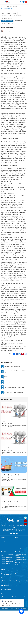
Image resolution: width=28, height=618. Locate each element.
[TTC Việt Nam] (8, 1)
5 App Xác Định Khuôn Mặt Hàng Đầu (12, 382)
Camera (17, 544)
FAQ (3, 13)
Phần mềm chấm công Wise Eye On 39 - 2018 (14, 387)
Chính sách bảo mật (19, 562)
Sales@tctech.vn (7, 573)
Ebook (8, 13)
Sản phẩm (3, 542)
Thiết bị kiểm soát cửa (20, 542)
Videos (14, 13)
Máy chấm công (18, 540)
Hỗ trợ (3, 23)
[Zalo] (25, 517)
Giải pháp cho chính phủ (6, 557)
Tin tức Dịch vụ (18, 15)
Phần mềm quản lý (19, 548)
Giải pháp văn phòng (5, 563)
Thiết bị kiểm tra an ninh (20, 546)
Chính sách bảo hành (7, 448)
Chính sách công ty (7, 20)
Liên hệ (2, 548)
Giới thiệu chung (7, 376)
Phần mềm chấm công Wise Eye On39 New (13, 392)
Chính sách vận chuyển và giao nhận (10, 474)
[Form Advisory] (25, 524)
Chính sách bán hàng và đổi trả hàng (12, 366)
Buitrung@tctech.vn (16, 573)
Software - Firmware (7, 18)
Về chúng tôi (4, 540)
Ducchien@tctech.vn (8, 574)
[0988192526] (25, 521)
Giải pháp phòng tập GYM (6, 559)
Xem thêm (23, 400)
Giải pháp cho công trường (7, 561)
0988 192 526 (7, 578)
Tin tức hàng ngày (6, 15)
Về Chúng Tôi (18, 20)
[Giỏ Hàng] (23, 2)
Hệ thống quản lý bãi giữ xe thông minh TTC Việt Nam (14, 371)
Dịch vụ (2, 544)
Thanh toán (5, 421)
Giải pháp (10, 23)
